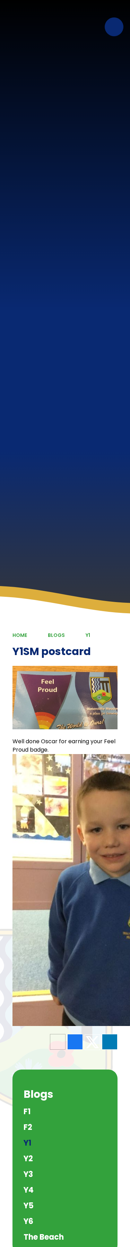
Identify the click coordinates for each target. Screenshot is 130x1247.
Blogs (56, 635)
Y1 (88, 635)
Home (19, 635)
